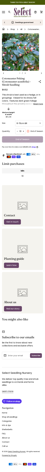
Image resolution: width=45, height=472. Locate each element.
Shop (12, 29)
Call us (5, 446)
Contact (5, 442)
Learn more (7, 391)
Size (3, 123)
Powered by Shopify (9, 455)
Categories (7, 421)
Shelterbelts (7, 429)
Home (4, 413)
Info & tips (6, 425)
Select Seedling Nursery (17, 373)
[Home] (23, 11)
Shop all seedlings (9, 417)
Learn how (11, 265)
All (21, 29)
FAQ (4, 433)
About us (6, 438)
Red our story (13, 308)
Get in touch (12, 221)
